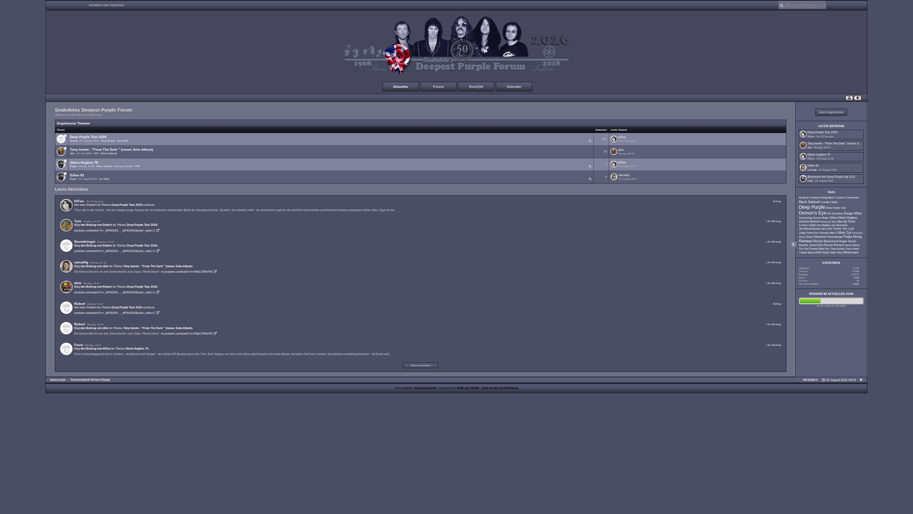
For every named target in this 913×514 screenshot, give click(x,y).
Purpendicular (835, 236)
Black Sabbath (810, 202)
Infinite (812, 225)
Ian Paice (849, 221)
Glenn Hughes (847, 217)
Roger (73, 166)
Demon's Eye (812, 212)
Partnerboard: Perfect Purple (90, 379)
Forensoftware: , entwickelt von (436, 388)
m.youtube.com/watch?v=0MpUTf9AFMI (186, 271)
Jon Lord (848, 228)
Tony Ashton (837, 248)
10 (584, 141)
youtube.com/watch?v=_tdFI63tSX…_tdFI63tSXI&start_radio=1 (114, 230)
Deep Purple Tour (836, 207)
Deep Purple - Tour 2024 (114, 140)
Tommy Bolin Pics (819, 248)
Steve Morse (852, 245)
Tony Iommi (852, 248)
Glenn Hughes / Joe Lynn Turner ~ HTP (118, 166)
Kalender (514, 87)
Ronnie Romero (834, 245)
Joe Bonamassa (809, 228)
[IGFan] (66, 205)
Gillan (833, 217)
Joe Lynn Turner (831, 228)
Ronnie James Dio (811, 245)
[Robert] (66, 307)
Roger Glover (847, 241)
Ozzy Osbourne (816, 236)
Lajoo (856, 283)
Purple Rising (852, 236)
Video (833, 252)
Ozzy (802, 236)
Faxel (78, 345)
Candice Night (829, 202)
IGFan (622, 137)
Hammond (825, 221)
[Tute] (66, 225)
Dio (829, 213)
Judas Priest (806, 232)
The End (804, 248)
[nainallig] (66, 266)
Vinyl (840, 252)
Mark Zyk (844, 232)
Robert (73, 140)
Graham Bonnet (809, 221)
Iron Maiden (823, 225)
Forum (438, 87)
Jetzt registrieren (831, 112)
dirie (72, 153)
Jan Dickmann (839, 225)
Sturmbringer (84, 241)
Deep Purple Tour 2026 (88, 137)
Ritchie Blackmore (825, 241)
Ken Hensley (821, 232)
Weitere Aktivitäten (421, 365)
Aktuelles (400, 87)
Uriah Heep (821, 252)
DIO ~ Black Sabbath (105, 153)
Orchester (857, 233)
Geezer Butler (821, 217)
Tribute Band (806, 252)
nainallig (623, 175)
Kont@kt (476, 87)
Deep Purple (812, 207)
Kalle (810, 180)
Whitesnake (851, 252)
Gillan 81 (77, 175)
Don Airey (837, 213)
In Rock (803, 225)
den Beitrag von (96, 225)
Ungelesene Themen (73, 123)
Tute (77, 221)
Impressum (58, 379)
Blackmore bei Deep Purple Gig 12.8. (831, 176)
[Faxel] (66, 349)
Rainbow (805, 241)
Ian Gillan (104, 179)
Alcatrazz (804, 197)
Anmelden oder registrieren (106, 5)
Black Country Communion (843, 197)
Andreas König (819, 197)
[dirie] (66, 287)
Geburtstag (805, 217)
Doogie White (853, 213)
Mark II (834, 232)
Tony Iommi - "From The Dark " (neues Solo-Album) (111, 149)
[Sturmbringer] (66, 245)
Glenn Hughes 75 (84, 162)
